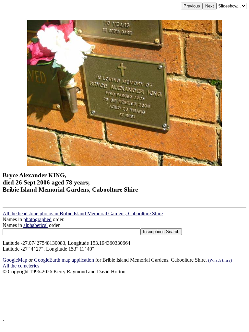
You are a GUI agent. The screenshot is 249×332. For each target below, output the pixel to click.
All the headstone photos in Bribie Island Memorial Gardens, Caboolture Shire (83, 213)
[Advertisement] (124, 297)
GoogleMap (15, 260)
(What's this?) (220, 260)
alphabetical (35, 225)
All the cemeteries (21, 265)
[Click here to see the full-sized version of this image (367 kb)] (124, 164)
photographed (37, 219)
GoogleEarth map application (64, 260)
